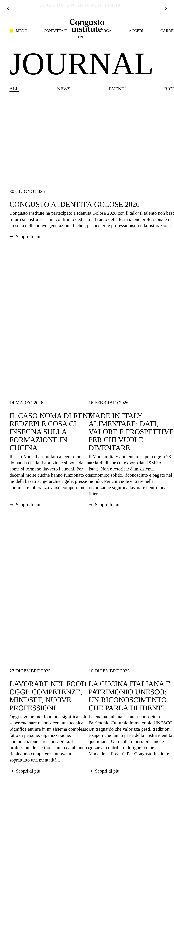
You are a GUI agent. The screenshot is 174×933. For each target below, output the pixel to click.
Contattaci (55, 30)
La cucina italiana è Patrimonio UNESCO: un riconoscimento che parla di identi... (129, 696)
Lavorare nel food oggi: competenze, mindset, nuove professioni (47, 696)
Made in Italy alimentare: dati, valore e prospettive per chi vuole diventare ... (131, 432)
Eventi (117, 88)
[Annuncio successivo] (166, 8)
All (14, 88)
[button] (18, 31)
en (80, 37)
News (63, 88)
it (79, 24)
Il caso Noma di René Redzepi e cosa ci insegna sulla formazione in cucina (50, 432)
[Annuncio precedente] (8, 8)
